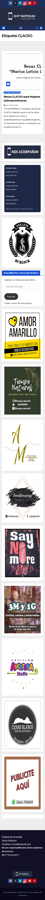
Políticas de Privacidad (12, 837)
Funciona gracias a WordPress (15, 892)
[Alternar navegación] (20, 28)
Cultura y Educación (12, 92)
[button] (37, 28)
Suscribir (11, 296)
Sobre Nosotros (9, 840)
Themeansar (22, 895)
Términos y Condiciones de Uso (16, 844)
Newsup (36, 892)
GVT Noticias (12, 105)
